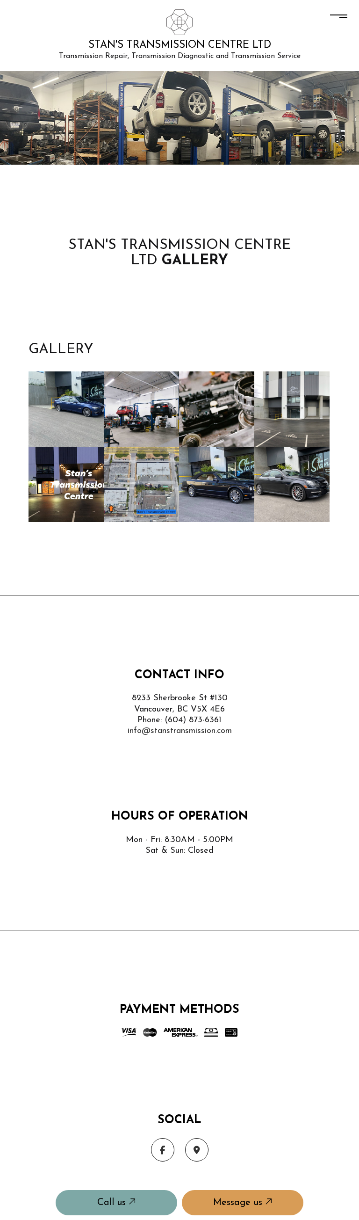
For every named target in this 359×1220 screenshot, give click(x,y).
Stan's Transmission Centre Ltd (179, 45)
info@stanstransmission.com (180, 731)
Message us (239, 1202)
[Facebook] (162, 1150)
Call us (113, 1202)
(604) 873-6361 (193, 720)
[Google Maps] (196, 1150)
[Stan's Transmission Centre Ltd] (179, 21)
